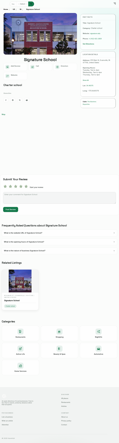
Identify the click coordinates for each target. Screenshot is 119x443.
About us (64, 417)
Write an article (7, 421)
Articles (64, 406)
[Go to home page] (7, 4)
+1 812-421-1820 (95, 39)
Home (5, 9)
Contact (64, 425)
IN (20, 9)
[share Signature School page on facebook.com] (5, 100)
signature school (12, 300)
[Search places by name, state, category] (31, 4)
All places (64, 398)
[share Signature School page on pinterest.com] (12, 100)
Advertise (5, 425)
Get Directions (88, 44)
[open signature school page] (20, 281)
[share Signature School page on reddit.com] (26, 100)
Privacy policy (66, 421)
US (14, 9)
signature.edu (95, 33)
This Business (91, 101)
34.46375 (89, 85)
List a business (7, 417)
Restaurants (65, 402)
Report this (86, 104)
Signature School (33, 9)
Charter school (10, 306)
